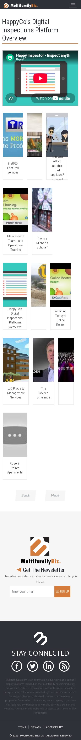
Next (55, 495)
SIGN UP (64, 591)
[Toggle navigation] (73, 5)
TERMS (22, 727)
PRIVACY (36, 727)
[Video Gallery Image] (13, 135)
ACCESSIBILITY (54, 727)
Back (25, 495)
